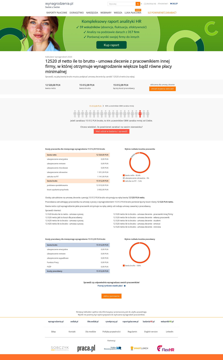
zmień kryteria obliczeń (162, 88)
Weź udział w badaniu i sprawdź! (111, 131)
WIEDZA (118, 12)
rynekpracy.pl (111, 321)
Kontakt (164, 4)
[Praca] (85, 348)
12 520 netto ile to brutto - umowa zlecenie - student (137, 220)
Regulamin (132, 331)
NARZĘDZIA (92, 12)
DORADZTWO (77, 12)
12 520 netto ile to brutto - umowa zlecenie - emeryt (136, 223)
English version (151, 331)
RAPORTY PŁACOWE (56, 12)
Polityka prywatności (112, 331)
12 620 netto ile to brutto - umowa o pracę (64, 220)
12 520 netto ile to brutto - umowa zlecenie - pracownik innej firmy (143, 214)
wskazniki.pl (167, 321)
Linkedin (169, 331)
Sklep (175, 3)
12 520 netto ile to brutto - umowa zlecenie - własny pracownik (141, 217)
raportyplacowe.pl (130, 321)
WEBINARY (106, 12)
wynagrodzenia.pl (56, 321)
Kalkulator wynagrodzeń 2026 (58, 56)
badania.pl (149, 321)
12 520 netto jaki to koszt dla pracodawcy (63, 217)
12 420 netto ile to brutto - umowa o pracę (64, 223)
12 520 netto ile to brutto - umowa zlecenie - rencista (137, 226)
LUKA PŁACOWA (133, 12)
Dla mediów (90, 331)
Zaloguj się (151, 4)
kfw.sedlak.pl (92, 321)
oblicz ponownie (111, 296)
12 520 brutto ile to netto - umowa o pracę (64, 214)
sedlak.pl (74, 321)
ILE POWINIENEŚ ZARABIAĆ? (162, 12)
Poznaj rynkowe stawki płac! (110, 285)
